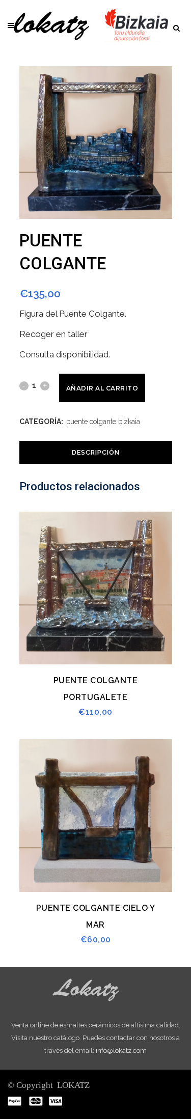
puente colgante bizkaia (103, 421)
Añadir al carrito (102, 388)
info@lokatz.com (121, 1050)
